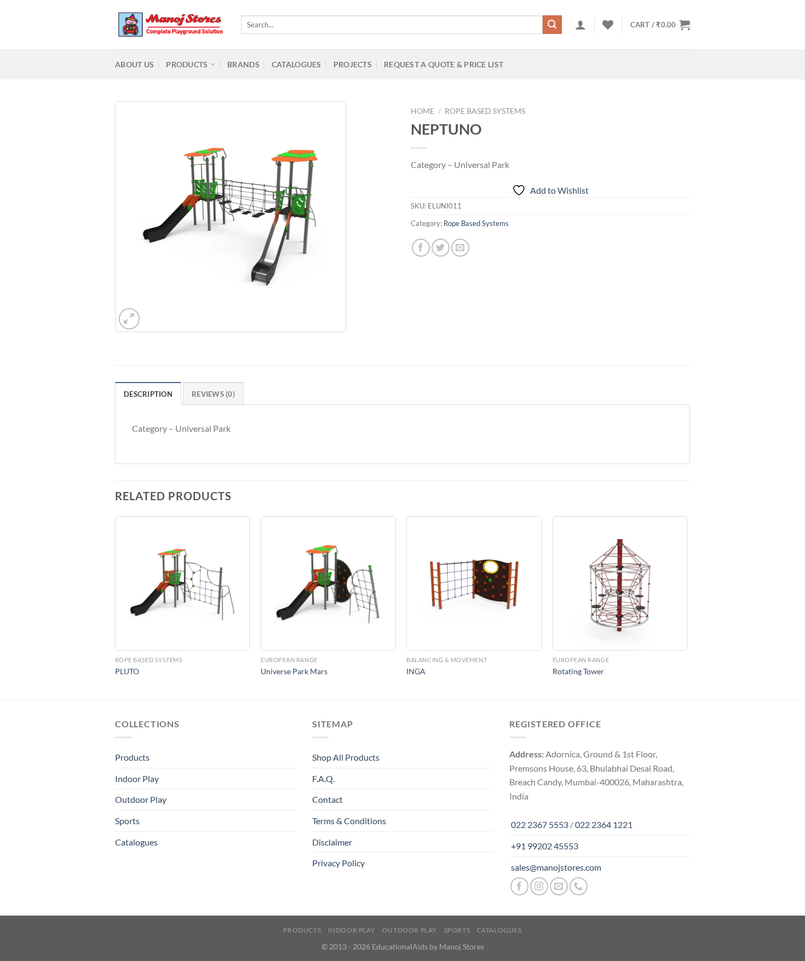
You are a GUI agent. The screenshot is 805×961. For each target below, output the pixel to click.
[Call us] (579, 886)
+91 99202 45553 (544, 846)
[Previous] (115, 607)
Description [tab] (148, 394)
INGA (416, 671)
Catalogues (296, 64)
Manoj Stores (461, 946)
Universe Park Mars (294, 671)
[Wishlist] (607, 25)
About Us (134, 64)
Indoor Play (137, 778)
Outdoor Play (140, 799)
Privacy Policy (338, 863)
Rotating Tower (578, 671)
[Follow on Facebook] (519, 886)
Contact (327, 799)
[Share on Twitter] (441, 248)
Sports (127, 820)
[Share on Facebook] (421, 248)
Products (187, 64)
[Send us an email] (559, 886)
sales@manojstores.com (556, 867)
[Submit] (552, 24)
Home (422, 111)
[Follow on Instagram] (539, 886)
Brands (243, 64)
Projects (353, 64)
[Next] (687, 607)
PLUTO (127, 671)
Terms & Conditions (349, 820)
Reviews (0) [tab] (213, 394)
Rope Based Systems (485, 111)
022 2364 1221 (604, 824)
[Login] (580, 25)
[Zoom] (129, 318)
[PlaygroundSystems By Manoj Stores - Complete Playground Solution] (170, 24)
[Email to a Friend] (460, 248)
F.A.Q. (323, 778)
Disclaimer (332, 842)
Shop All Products (346, 757)
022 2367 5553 (539, 824)
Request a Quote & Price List (443, 64)
